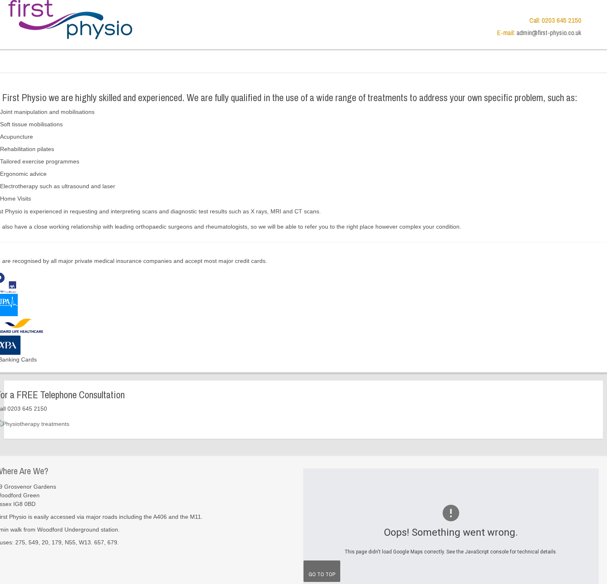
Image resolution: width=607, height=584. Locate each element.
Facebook (592, 18)
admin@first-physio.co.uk (549, 32)
